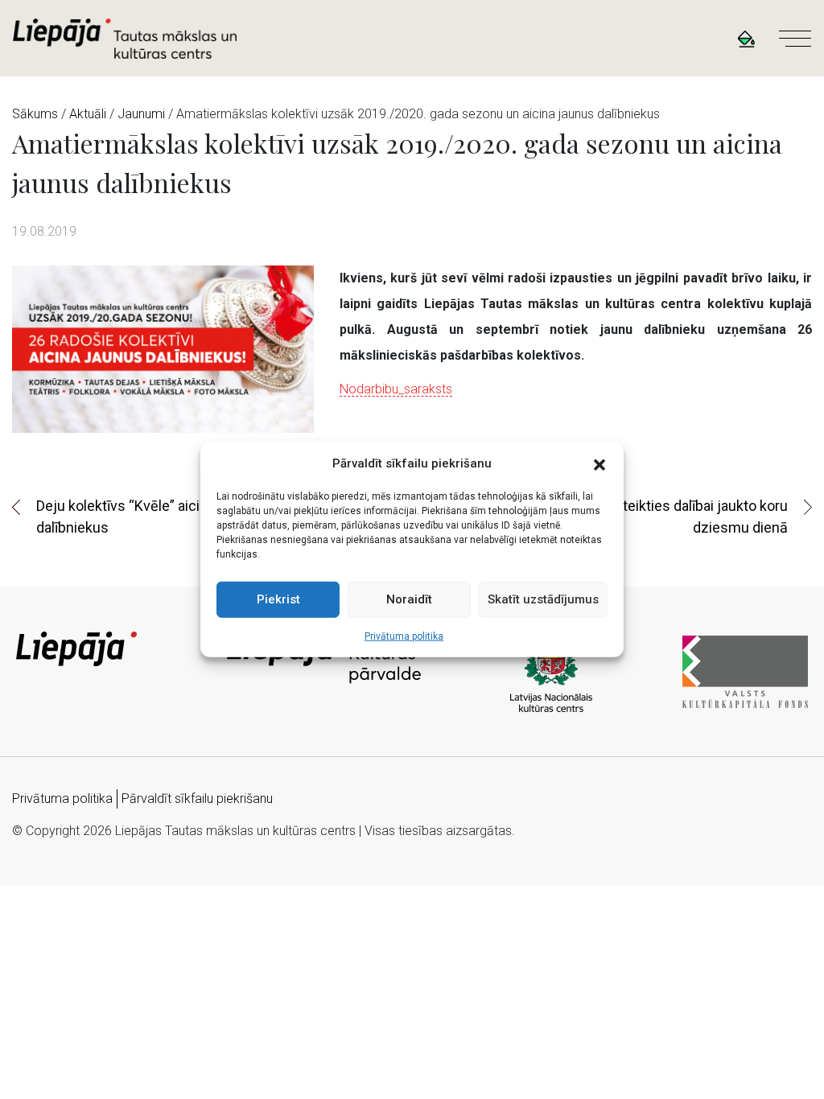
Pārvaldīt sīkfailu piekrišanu (197, 798)
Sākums (35, 113)
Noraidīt (409, 599)
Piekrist (278, 599)
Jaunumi (141, 113)
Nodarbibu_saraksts (396, 389)
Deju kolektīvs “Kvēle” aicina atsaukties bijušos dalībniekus (185, 516)
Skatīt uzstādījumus (543, 599)
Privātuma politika (404, 635)
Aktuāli (87, 113)
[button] (599, 463)
